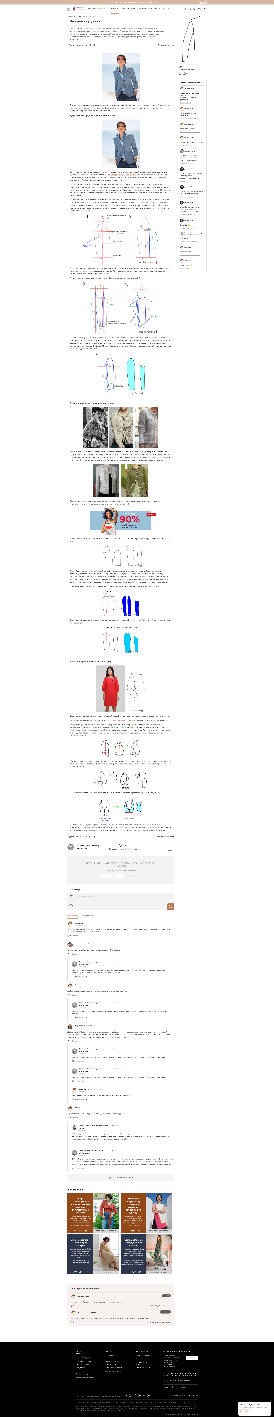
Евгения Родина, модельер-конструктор (91, 963)
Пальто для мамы (185, 181)
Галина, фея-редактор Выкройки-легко (94, 1126)
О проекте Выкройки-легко (188, 241)
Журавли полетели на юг (187, 197)
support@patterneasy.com (178, 1395)
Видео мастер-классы (84, 1377)
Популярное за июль (144, 1359)
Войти (202, 2)
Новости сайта (110, 1364)
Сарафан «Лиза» (165, 1322)
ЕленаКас (78, 923)
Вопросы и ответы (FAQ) (111, 1396)
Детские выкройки (83, 1364)
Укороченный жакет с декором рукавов (190, 118)
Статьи (78, 16)
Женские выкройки (83, 1358)
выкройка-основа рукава (119, 720)
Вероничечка (80, 985)
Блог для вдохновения (113, 1371)
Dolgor (77, 1108)
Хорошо (245, 1411)
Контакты (79, 1396)
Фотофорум (142, 1351)
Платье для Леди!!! (185, 103)
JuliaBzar (82, 1089)
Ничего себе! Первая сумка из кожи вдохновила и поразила (98, 1302)
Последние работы (143, 1355)
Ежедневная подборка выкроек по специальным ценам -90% (133, 2)
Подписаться (133, 876)
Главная (70, 16)
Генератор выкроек (83, 1374)
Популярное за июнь (142, 1363)
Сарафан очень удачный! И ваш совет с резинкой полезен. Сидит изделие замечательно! (110, 1318)
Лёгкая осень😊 (185, 268)
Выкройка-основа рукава (189, 70)
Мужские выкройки (83, 1361)
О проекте (109, 1355)
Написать (192, 1358)
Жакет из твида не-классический (190, 255)
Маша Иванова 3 (81, 944)
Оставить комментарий (122, 1177)
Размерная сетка (92, 1396)
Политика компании (82, 1414)
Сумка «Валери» (165, 1306)
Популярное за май (143, 1368)
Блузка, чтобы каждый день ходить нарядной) (190, 132)
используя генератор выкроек (122, 175)
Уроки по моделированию (111, 1360)
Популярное (81, 1368)
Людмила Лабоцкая (83, 1026)
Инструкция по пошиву (114, 1368)
